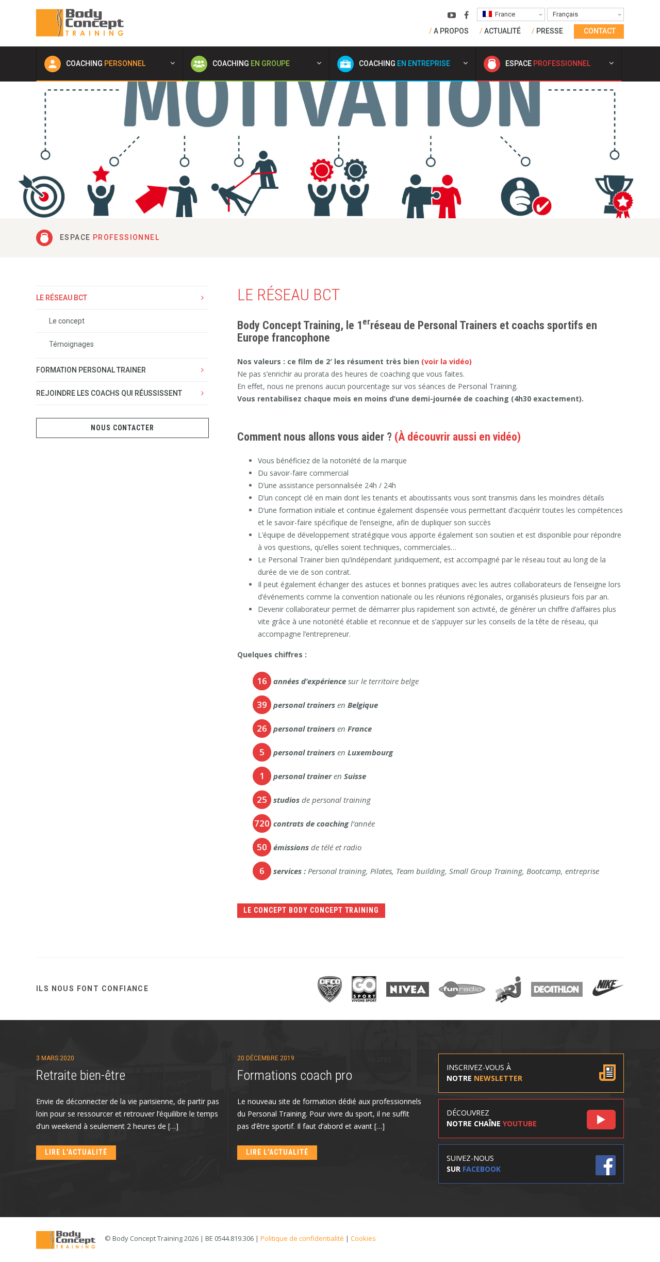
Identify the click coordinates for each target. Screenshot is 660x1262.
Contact (600, 31)
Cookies (363, 1238)
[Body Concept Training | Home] (80, 22)
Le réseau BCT (61, 298)
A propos (451, 31)
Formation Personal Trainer (91, 370)
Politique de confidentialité (302, 1238)
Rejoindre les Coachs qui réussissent (109, 393)
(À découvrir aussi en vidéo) (457, 436)
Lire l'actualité (76, 1152)
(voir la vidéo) (446, 361)
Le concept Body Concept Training (311, 910)
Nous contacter (123, 428)
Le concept (67, 321)
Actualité (502, 31)
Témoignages (71, 344)
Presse (549, 31)
